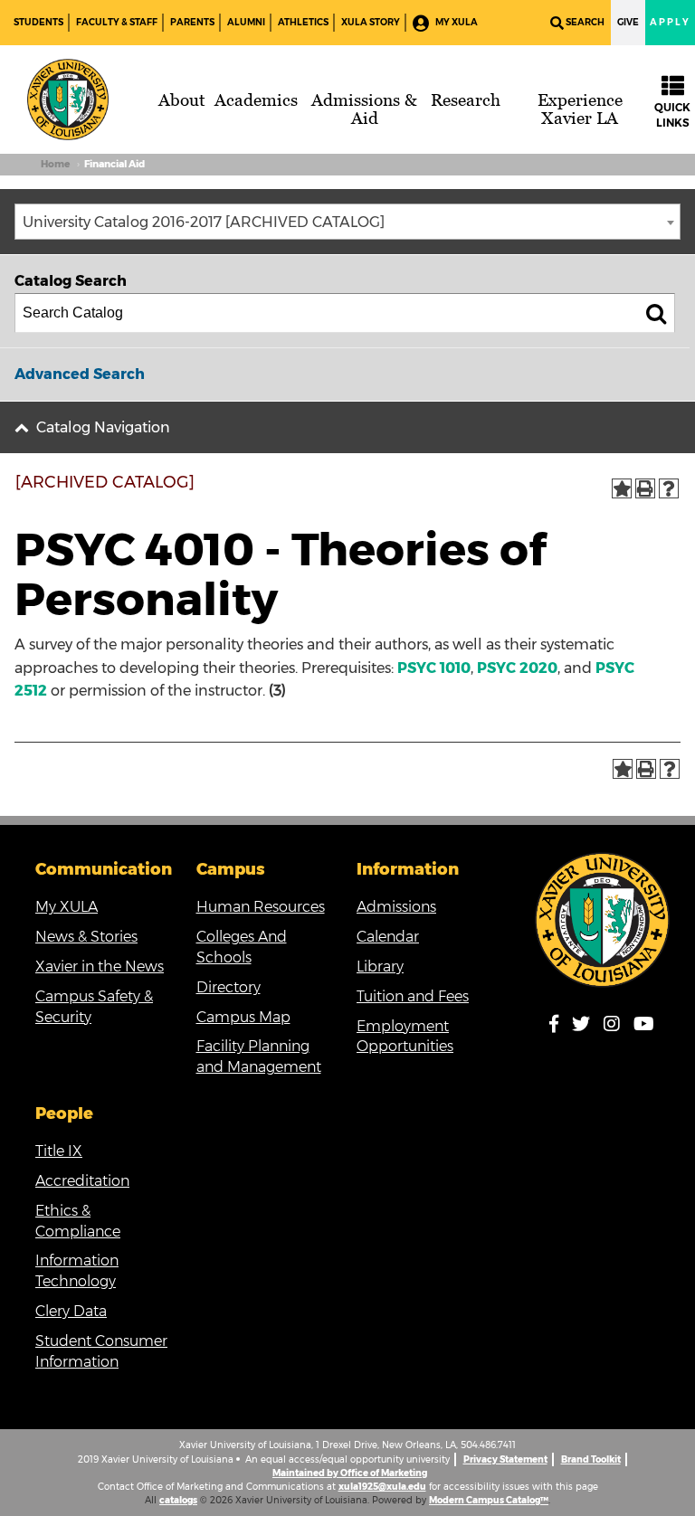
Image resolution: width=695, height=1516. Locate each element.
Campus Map (243, 1017)
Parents (192, 22)
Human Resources (260, 906)
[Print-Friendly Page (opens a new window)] (645, 488)
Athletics (303, 22)
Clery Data (71, 1311)
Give (628, 22)
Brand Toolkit (591, 1459)
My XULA (455, 22)
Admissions (396, 906)
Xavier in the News (99, 966)
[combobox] (347, 222)
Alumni (246, 22)
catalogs (178, 1500)
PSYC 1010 (434, 668)
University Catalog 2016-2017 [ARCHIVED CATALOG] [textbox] (204, 222)
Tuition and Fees (413, 996)
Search (585, 22)
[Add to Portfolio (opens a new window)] (622, 488)
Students (38, 22)
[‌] (559, 1027)
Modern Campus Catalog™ (488, 1500)
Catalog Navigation (103, 427)
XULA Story (370, 22)
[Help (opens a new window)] (669, 488)
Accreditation (82, 1180)
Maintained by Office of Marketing (349, 1473)
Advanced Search (79, 374)
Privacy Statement (505, 1459)
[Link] (602, 920)
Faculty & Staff (116, 22)
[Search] (656, 313)
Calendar (388, 936)
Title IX (58, 1151)
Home (55, 164)
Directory (228, 987)
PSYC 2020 (517, 668)
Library (380, 966)
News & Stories (86, 936)
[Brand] (68, 99)
